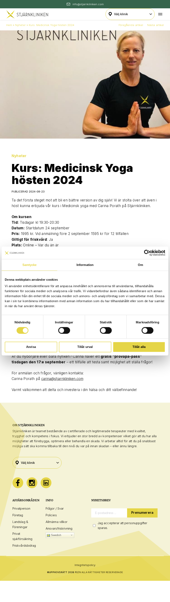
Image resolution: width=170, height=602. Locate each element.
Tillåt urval (85, 347)
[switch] (64, 330)
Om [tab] (140, 264)
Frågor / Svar (55, 508)
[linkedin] (46, 482)
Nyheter (20, 25)
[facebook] (17, 482)
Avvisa (31, 347)
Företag (17, 515)
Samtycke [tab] (29, 264)
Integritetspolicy (85, 565)
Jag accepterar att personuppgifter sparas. (122, 525)
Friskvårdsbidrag (24, 545)
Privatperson (21, 508)
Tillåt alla (139, 347)
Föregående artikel (131, 25)
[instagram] (32, 482)
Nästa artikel (155, 25)
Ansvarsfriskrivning (59, 528)
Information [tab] (85, 264)
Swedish (55, 535)
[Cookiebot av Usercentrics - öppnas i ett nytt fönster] (147, 252)
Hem (9, 25)
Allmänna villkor (56, 522)
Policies (51, 515)
